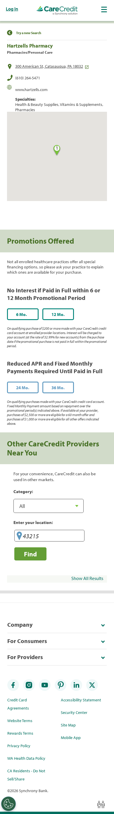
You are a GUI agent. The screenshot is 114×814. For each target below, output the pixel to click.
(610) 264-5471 (27, 78)
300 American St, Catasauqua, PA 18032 (49, 66)
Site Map (68, 725)
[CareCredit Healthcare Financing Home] (57, 10)
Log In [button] (12, 9)
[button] (104, 9)
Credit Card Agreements (18, 704)
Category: (23, 491)
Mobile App (71, 737)
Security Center (74, 712)
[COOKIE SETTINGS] (8, 803)
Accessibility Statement (81, 700)
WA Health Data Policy (26, 758)
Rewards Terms (20, 733)
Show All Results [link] (87, 578)
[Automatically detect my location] (19, 536)
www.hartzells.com (31, 89)
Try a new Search (28, 33)
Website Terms (19, 720)
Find (30, 554)
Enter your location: (33, 522)
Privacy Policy (18, 745)
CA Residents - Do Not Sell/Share (26, 775)
